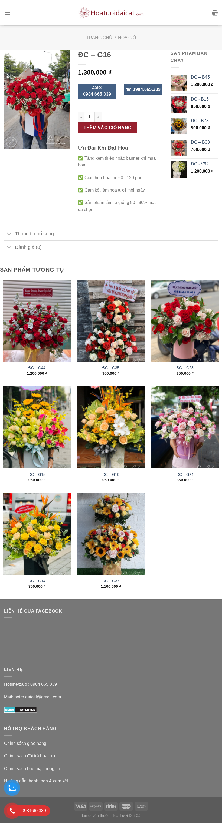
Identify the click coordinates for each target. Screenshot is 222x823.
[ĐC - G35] (111, 321)
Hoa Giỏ (127, 37)
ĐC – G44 (36, 368)
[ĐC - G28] (185, 321)
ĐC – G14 (36, 581)
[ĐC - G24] (185, 427)
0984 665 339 (43, 684)
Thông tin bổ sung (34, 233)
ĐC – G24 (185, 474)
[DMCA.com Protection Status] (20, 709)
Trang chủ (99, 37)
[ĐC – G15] (37, 427)
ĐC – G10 (110, 474)
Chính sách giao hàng (25, 743)
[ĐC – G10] (111, 427)
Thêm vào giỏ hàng (108, 127)
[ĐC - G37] (111, 534)
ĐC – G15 (36, 474)
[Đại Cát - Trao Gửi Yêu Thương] (111, 12)
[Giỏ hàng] (215, 13)
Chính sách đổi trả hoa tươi (30, 756)
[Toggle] (9, 234)
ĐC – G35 (110, 368)
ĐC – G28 (185, 368)
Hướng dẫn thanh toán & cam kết (36, 781)
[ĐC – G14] (37, 534)
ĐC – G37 (110, 581)
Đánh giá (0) (28, 247)
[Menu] (7, 12)
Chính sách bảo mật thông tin (32, 768)
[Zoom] (11, 142)
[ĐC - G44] (37, 321)
